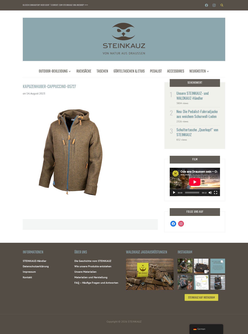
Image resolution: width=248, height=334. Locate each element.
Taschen (102, 71)
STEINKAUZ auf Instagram (201, 297)
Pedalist (156, 71)
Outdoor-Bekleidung (53, 71)
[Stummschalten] (210, 192)
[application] (195, 182)
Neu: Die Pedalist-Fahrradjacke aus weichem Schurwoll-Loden (197, 114)
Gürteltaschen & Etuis (129, 71)
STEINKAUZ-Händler (34, 261)
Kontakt (27, 277)
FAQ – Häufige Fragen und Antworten (96, 282)
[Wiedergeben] (174, 192)
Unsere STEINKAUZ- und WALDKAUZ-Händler (192, 95)
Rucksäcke (83, 71)
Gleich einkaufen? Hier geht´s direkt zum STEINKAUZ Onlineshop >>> (55, 5)
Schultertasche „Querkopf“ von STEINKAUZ (197, 132)
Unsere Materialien (85, 271)
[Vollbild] (215, 192)
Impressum (29, 271)
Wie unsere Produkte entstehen (92, 266)
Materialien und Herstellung (90, 277)
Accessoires (175, 71)
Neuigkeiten (197, 71)
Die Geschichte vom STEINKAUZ (92, 261)
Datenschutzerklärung (36, 266)
